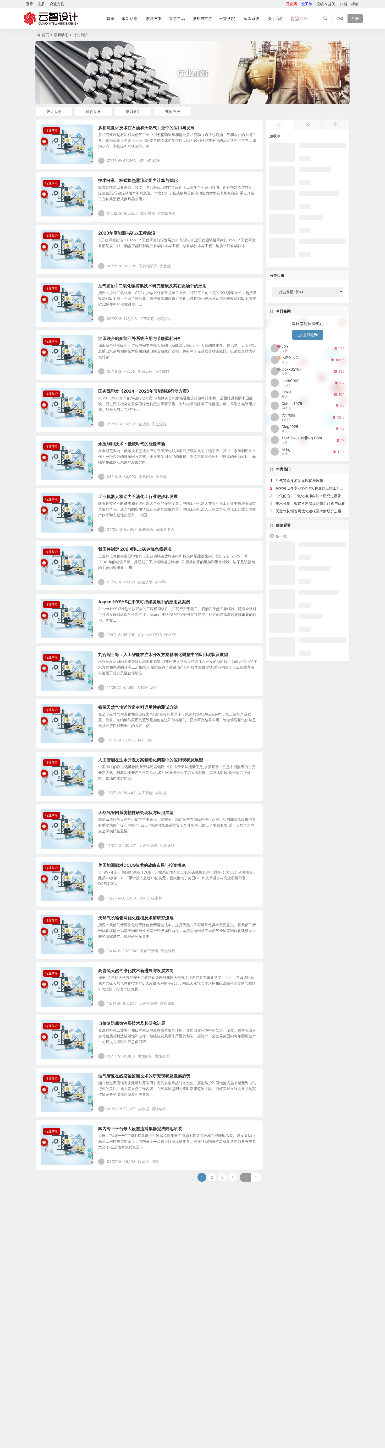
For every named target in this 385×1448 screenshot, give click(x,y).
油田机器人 (165, 529)
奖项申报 (172, 111)
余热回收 (146, 476)
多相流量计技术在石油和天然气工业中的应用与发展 (146, 127)
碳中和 (160, 582)
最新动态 (130, 18)
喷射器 (161, 476)
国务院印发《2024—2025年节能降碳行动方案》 (144, 391)
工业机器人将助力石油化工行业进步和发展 (138, 496)
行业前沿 (51, 130)
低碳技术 (145, 582)
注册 (41, 4)
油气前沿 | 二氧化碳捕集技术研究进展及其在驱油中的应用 (152, 285)
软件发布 (93, 111)
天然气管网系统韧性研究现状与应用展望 (136, 812)
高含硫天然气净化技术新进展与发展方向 (136, 970)
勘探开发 (146, 529)
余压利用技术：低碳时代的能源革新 (131, 443)
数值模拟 (147, 213)
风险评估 (167, 845)
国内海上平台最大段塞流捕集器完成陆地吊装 (140, 1128)
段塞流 (143, 1161)
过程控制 (164, 318)
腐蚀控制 (145, 1056)
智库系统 (251, 18)
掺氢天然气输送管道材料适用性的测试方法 (138, 707)
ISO (149, 740)
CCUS (144, 898)
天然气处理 (148, 845)
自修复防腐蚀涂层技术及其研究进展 (131, 1023)
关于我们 (276, 18)
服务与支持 (202, 18)
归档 (343, 4)
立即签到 (310, 335)
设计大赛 (54, 111)
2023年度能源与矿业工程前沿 (126, 233)
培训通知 (133, 111)
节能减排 (162, 371)
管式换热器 (166, 213)
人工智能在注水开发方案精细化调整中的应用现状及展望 (150, 759)
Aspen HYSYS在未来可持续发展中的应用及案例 (144, 601)
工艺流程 (147, 318)
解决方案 (154, 18)
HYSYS (170, 634)
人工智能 (145, 792)
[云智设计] (51, 18)
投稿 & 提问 (326, 4)
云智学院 (227, 18)
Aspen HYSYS (150, 634)
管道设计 (168, 950)
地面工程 (145, 371)
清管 (155, 1161)
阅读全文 (252, 160)
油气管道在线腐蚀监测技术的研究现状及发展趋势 (144, 1075)
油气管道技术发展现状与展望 (299, 480)
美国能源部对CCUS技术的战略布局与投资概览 (142, 865)
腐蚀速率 (167, 1003)
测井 (153, 687)
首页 (110, 18)
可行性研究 (148, 266)
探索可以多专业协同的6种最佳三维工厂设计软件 (315, 488)
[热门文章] (308, 125)
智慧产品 (177, 18)
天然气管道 (149, 950)
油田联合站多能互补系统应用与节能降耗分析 (140, 338)
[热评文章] (335, 125)
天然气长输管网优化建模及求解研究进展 (136, 917)
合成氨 (144, 424)
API (141, 160)
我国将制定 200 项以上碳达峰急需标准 (135, 549)
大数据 (165, 266)
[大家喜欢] (280, 125)
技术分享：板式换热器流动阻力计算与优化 (138, 180)
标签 (355, 4)
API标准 (153, 160)
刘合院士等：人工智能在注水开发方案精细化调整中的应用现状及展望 (163, 654)
